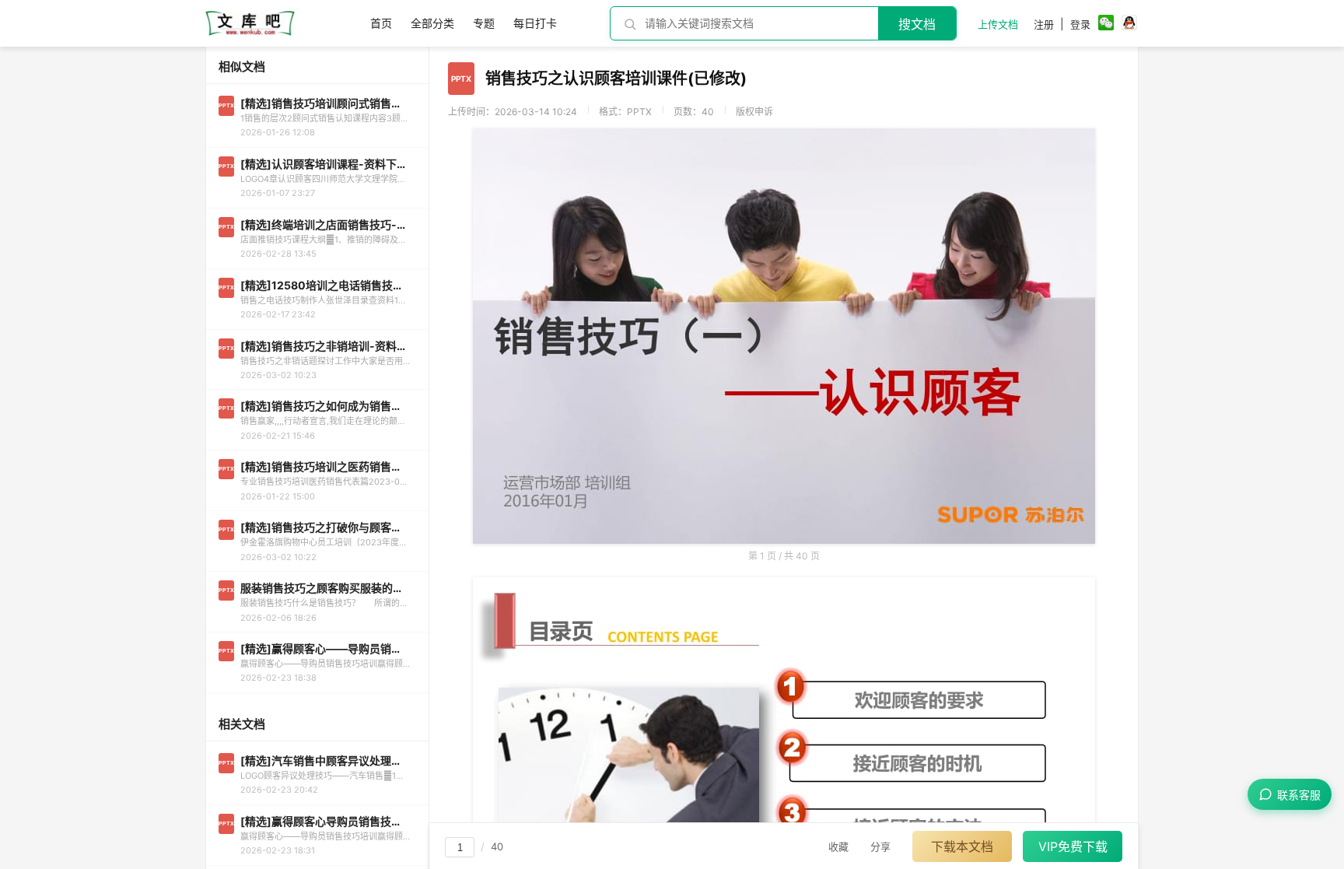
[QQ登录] (1129, 24)
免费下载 (1073, 846)
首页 (381, 23)
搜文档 (917, 24)
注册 (1044, 24)
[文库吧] (250, 31)
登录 (1080, 24)
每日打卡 (535, 23)
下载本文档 (962, 846)
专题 (484, 23)
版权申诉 (754, 111)
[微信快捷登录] (1106, 24)
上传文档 (998, 24)
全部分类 (432, 23)
